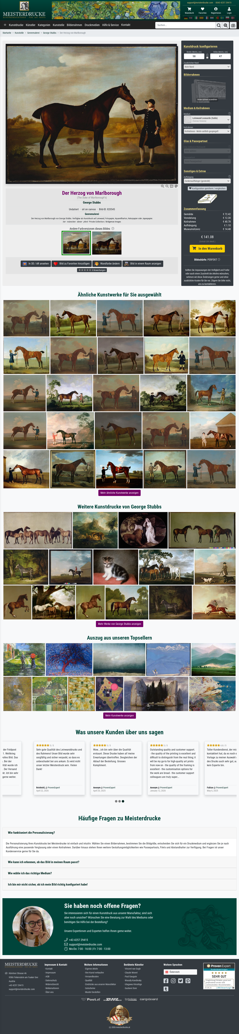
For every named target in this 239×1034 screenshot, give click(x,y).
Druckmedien (92, 25)
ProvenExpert (29, 787)
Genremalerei (33, 33)
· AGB (47, 976)
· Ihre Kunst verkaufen (94, 972)
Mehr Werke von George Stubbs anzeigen (119, 623)
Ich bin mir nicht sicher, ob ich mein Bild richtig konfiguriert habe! (48, 884)
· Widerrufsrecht (52, 984)
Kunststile (58, 25)
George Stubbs (49, 33)
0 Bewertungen (98, 270)
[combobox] (207, 66)
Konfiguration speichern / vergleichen (208, 188)
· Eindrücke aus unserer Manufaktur (100, 984)
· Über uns (49, 992)
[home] (5, 25)
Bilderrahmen (74, 25)
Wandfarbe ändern (109, 263)
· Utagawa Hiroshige (133, 984)
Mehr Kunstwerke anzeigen (119, 715)
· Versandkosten (91, 976)
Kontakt (125, 24)
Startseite (7, 33)
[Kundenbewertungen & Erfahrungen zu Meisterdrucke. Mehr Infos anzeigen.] (219, 975)
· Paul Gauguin (130, 976)
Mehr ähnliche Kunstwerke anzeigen (119, 492)
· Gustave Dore (130, 988)
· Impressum (50, 972)
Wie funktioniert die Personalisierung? (31, 833)
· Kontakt (49, 968)
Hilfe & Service (110, 25)
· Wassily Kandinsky (132, 980)
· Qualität (88, 980)
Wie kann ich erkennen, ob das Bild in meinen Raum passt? (43, 862)
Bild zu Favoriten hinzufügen (74, 263)
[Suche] (218, 25)
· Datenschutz (51, 980)
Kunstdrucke (16, 25)
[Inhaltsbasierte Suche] (225, 25)
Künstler (30, 25)
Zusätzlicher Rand (191, 63)
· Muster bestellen (92, 992)
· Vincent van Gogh (132, 968)
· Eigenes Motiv (91, 968)
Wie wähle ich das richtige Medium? (30, 873)
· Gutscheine (89, 988)
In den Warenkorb (209, 248)
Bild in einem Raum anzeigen (144, 263)
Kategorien (44, 25)
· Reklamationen (52, 988)
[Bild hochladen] (233, 25)
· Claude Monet (131, 972)
